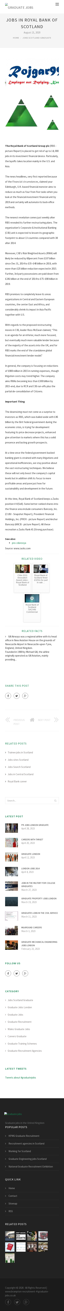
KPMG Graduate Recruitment (24, 1135)
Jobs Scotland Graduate (37, 37)
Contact (13, 1195)
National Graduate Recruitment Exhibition (31, 1166)
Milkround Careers (31, 927)
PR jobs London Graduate (35, 825)
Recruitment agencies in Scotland (26, 1143)
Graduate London (30, 854)
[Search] (55, 800)
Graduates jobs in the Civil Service (39, 913)
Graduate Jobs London (20, 1007)
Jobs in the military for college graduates (38, 885)
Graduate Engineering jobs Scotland (28, 1158)
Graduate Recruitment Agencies (25, 1050)
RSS (11, 1211)
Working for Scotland (20, 1151)
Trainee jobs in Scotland (20, 752)
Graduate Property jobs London (38, 898)
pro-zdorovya (19, 543)
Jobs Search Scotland (19, 767)
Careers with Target (32, 839)
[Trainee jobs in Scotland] (21, 1247)
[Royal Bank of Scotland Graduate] (21, 1236)
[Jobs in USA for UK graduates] (43, 1247)
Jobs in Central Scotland (20, 774)
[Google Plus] (25, 696)
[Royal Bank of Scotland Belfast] (10, 1236)
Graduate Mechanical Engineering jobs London (39, 944)
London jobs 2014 (30, 868)
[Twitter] (17, 696)
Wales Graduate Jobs (19, 1029)
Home (16, 37)
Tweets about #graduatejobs (20, 1077)
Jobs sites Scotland (18, 759)
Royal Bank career (17, 781)
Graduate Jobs (15, 1014)
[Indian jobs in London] (32, 1247)
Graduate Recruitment (20, 1021)
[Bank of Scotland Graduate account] (32, 1236)
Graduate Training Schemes (22, 1043)
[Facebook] (8, 696)
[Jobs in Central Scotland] (43, 1236)
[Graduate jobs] (19, 6)
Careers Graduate (17, 1036)
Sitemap (13, 1203)
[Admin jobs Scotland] (10, 1247)
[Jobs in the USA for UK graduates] (10, 1258)
